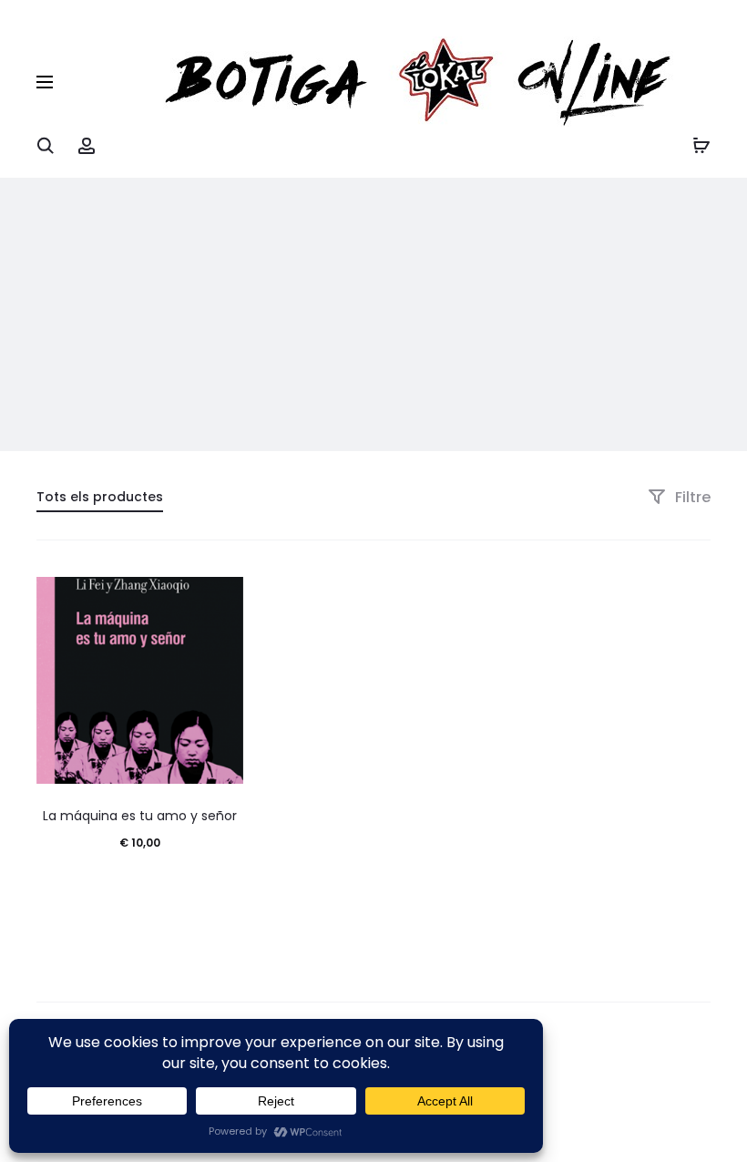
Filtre (691, 497)
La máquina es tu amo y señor (140, 816)
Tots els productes (99, 497)
